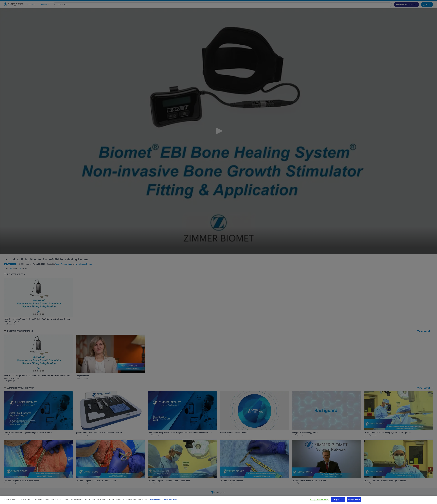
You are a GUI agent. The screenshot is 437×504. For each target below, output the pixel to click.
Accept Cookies (354, 500)
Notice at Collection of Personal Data (163, 499)
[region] (218, 500)
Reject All (337, 500)
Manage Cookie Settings (319, 500)
